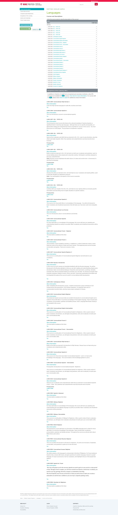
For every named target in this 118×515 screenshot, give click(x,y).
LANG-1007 (50, 144)
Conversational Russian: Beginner (60, 56)
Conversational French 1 (58, 46)
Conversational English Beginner (59, 38)
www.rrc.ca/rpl (64, 97)
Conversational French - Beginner (60, 42)
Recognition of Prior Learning (26, 15)
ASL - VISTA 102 (56, 28)
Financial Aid (76, 507)
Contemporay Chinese (57, 36)
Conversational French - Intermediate (60, 44)
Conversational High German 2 (59, 52)
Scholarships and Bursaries (79, 509)
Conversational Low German (58, 54)
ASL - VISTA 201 (56, 32)
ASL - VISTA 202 (56, 34)
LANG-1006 (50, 388)
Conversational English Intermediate (60, 40)
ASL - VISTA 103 (56, 30)
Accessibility (23, 509)
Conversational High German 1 (59, 50)
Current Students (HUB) (52, 507)
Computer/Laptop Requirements (26, 13)
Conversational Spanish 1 (58, 62)
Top (47, 107)
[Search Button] (96, 4)
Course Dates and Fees (25, 11)
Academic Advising (24, 507)
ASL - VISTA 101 (56, 26)
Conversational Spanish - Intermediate (60, 60)
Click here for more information (78, 95)
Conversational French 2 (58, 48)
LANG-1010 (50, 194)
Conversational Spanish (57, 58)
